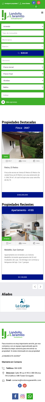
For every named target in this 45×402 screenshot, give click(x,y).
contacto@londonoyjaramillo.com (23, 380)
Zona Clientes (26, 3)
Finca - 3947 (23, 127)
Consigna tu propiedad (11, 3)
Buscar (24, 53)
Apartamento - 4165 (22, 210)
